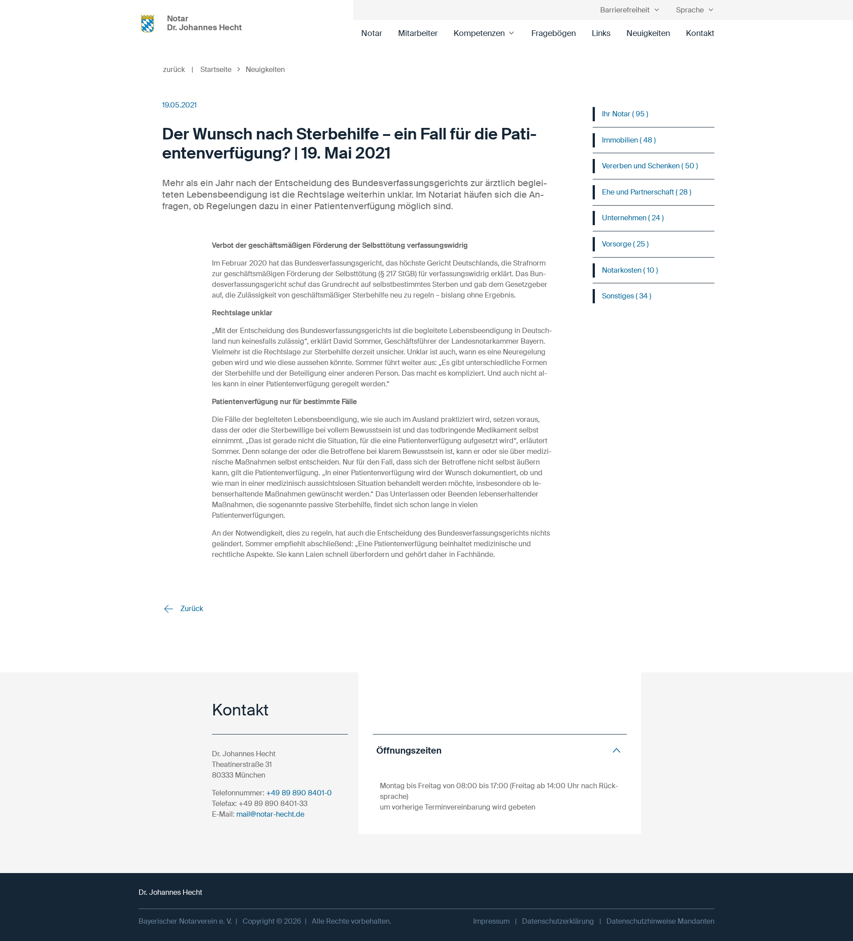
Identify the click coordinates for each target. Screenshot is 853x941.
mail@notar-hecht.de (270, 814)
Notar (371, 33)
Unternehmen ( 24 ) (633, 217)
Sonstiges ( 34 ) (626, 296)
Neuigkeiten (648, 33)
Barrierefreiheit (625, 10)
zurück (178, 69)
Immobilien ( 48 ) (629, 140)
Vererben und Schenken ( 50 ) (650, 166)
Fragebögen (553, 33)
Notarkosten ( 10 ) (630, 270)
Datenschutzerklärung (558, 921)
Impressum (491, 921)
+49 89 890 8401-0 (299, 793)
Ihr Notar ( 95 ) (625, 114)
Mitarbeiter (418, 33)
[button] (500, 750)
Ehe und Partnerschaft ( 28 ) (646, 192)
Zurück (191, 608)
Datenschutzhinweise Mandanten (660, 921)
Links (601, 33)
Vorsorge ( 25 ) (625, 244)
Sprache (690, 10)
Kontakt (700, 33)
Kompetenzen (479, 33)
